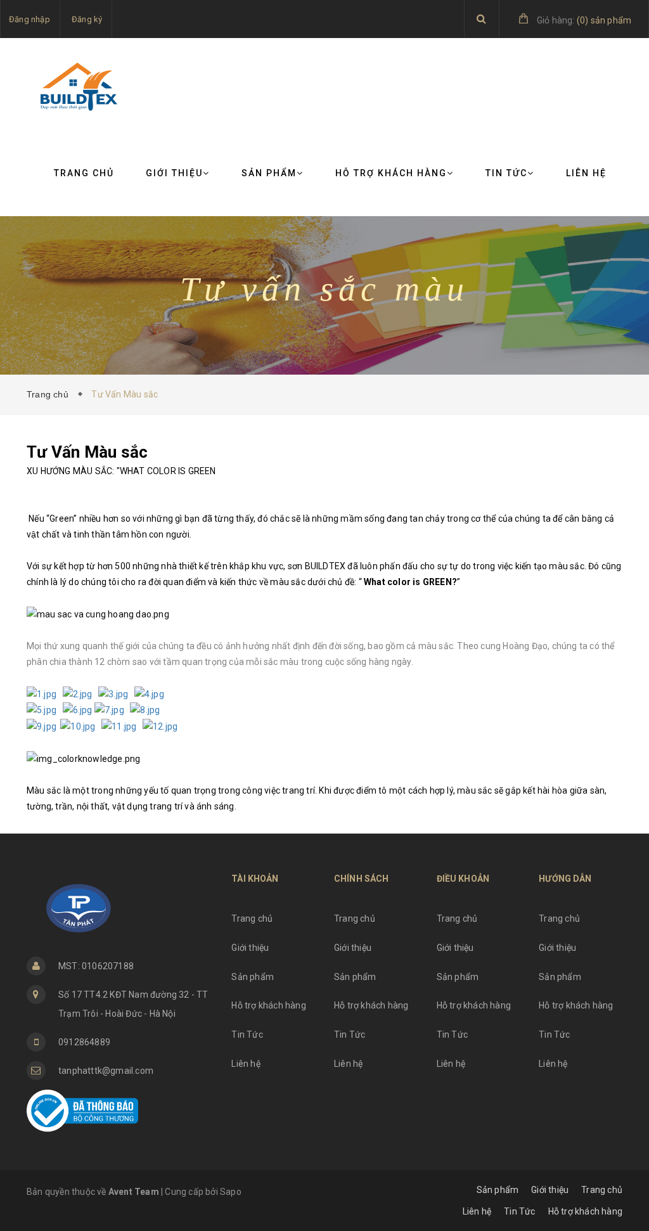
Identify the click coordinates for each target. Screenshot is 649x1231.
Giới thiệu (174, 173)
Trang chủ (84, 173)
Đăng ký (87, 19)
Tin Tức (506, 173)
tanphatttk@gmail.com (105, 1071)
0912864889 (84, 1042)
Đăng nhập (29, 19)
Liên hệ (586, 173)
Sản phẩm (269, 173)
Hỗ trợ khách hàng (391, 173)
